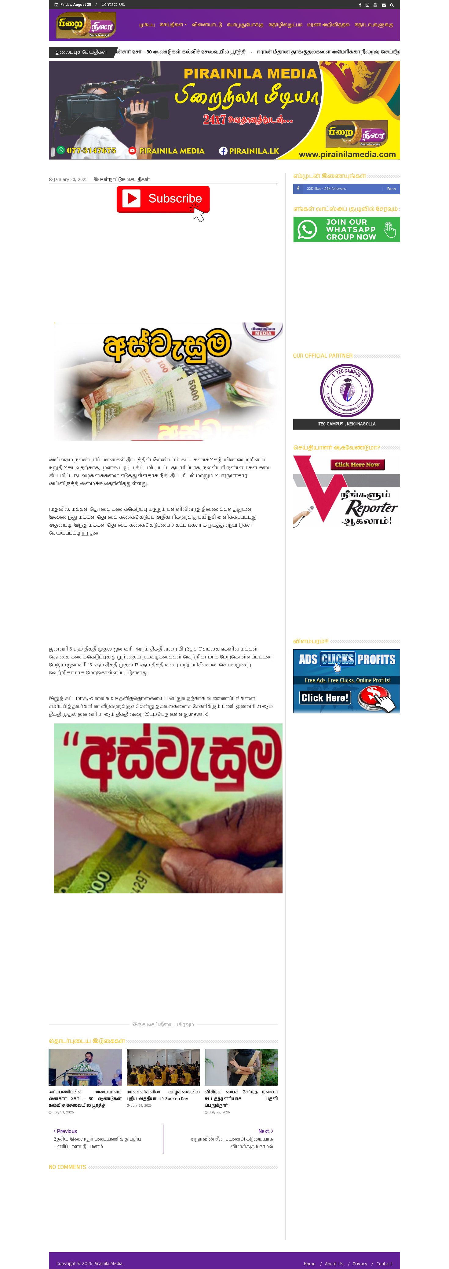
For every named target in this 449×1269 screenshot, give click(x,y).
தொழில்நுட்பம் (285, 25)
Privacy (360, 1264)
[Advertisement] (163, 267)
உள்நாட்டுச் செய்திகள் (125, 179)
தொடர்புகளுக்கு (374, 25)
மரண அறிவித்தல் (328, 25)
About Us (334, 1264)
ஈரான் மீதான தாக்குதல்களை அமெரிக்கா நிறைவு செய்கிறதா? (263, 52)
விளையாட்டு (207, 25)
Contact (384, 1264)
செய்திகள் (171, 25)
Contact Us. (113, 4)
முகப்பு (147, 25)
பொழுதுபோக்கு (245, 25)
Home (310, 1264)
